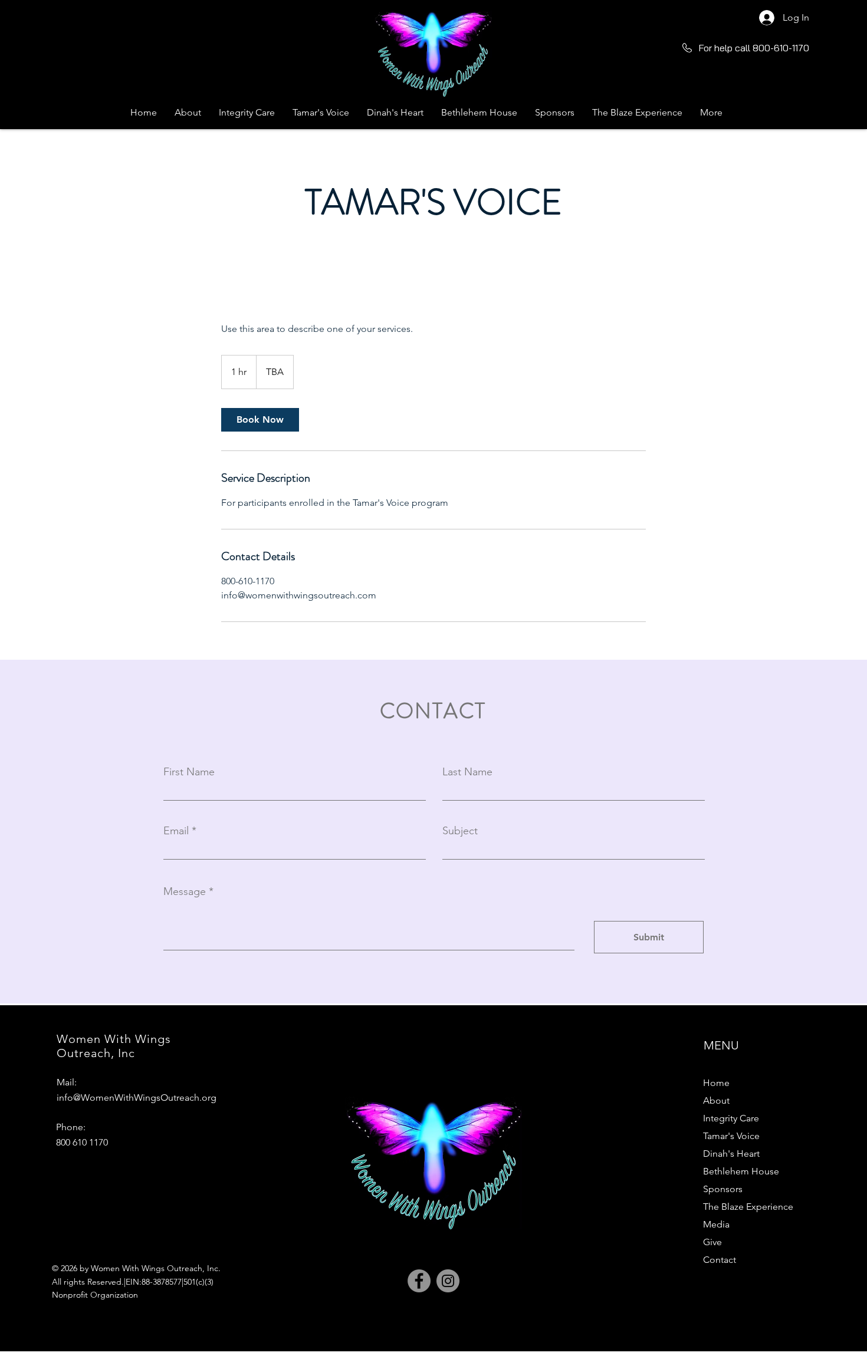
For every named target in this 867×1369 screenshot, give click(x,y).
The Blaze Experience (748, 1206)
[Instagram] (447, 1280)
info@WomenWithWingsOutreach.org (136, 1097)
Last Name (467, 771)
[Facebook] (419, 1280)
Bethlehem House (741, 1171)
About (716, 1100)
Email (176, 830)
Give (712, 1242)
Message (184, 891)
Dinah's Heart (731, 1153)
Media (716, 1224)
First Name (189, 771)
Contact (719, 1259)
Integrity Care (731, 1118)
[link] (260, 420)
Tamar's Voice (731, 1135)
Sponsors (723, 1188)
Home (716, 1082)
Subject (460, 830)
